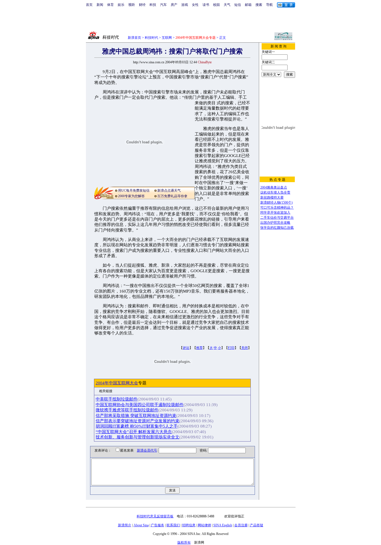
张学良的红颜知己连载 (277, 228)
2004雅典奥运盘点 (273, 187)
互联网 (167, 38)
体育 (110, 5)
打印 (231, 348)
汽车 (163, 5)
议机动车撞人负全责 (275, 192)
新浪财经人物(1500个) (276, 202)
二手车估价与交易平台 (277, 218)
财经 (142, 5)
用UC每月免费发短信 (133, 190)
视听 (131, 5)
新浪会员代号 (147, 450)
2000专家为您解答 (131, 196)
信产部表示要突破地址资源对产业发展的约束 (137, 421)
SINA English (222, 525)
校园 (216, 5)
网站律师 (204, 525)
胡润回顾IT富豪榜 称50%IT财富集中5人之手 (137, 426)
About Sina (141, 525)
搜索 (258, 5)
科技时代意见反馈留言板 (155, 516)
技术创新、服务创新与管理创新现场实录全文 (137, 437)
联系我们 (173, 525)
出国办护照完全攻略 (275, 223)
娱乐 (121, 5)
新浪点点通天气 (169, 190)
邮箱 (248, 5)
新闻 (100, 5)
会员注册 (241, 525)
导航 (269, 5)
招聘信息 (189, 525)
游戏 (184, 5)
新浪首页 (134, 38)
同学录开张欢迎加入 (275, 212)
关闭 (244, 348)
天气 (227, 5)
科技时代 (151, 38)
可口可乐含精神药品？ (277, 207)
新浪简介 (124, 525)
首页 (89, 5)
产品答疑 (256, 525)
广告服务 (157, 525)
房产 (174, 5)
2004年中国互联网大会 (117, 383)
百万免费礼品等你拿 (172, 196)
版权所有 (184, 542)
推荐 (199, 348)
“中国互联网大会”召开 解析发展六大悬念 (134, 432)
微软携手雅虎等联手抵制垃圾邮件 (127, 410)
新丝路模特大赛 (272, 197)
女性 (195, 5)
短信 (237, 5)
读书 (205, 5)
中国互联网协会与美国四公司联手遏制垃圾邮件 (140, 404)
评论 (186, 348)
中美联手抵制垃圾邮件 (117, 399)
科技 (152, 5)
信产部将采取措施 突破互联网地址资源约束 (136, 415)
